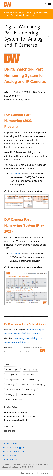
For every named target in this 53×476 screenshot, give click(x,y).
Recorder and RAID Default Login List (19, 416)
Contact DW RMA (9, 455)
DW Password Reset (11, 459)
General (15, 12)
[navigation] (49, 4)
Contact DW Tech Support (13, 447)
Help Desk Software (28, 473)
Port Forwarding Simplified (15, 420)
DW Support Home (10, 443)
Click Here (15, 173)
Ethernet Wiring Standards (15, 412)
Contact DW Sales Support (13, 451)
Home (6, 12)
